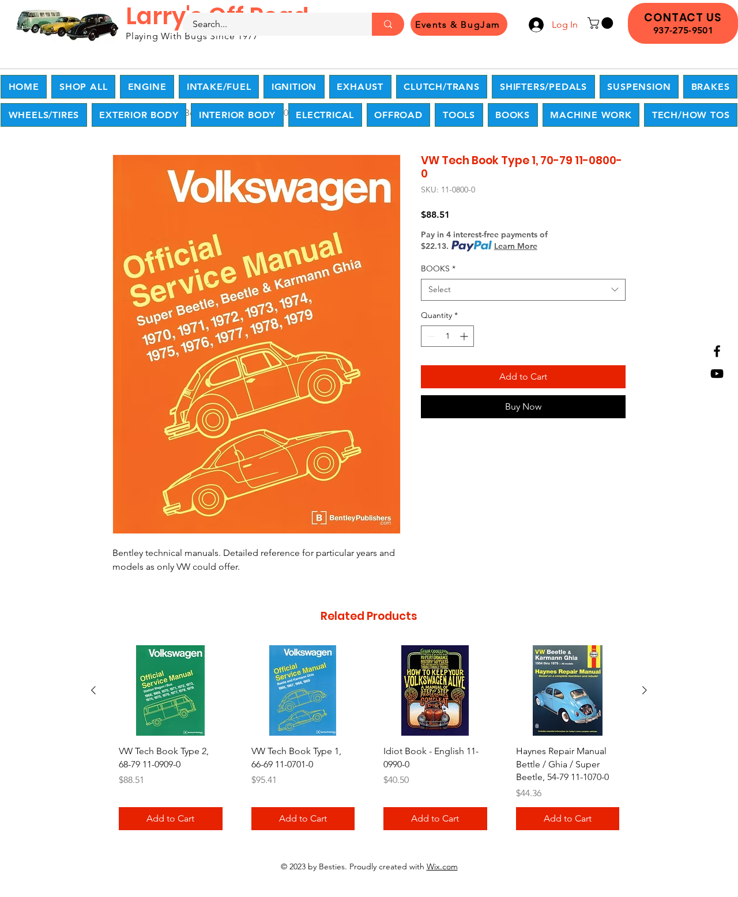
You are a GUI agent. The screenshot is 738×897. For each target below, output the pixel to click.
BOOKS (438, 268)
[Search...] (388, 24)
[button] (602, 23)
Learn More (515, 246)
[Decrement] (430, 336)
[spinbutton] (447, 336)
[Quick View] (170, 690)
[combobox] (523, 290)
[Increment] (465, 336)
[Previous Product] (93, 690)
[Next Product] (645, 690)
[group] (369, 742)
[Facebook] (717, 351)
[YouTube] (717, 373)
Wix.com (442, 866)
